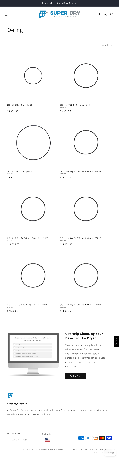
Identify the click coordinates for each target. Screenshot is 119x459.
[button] (6, 14)
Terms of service (91, 449)
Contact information (104, 452)
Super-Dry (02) (34, 449)
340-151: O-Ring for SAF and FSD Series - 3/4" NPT (28, 305)
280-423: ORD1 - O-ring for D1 (19, 105)
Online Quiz (76, 376)
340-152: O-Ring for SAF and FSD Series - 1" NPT (27, 238)
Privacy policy (76, 449)
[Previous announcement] (5, 3)
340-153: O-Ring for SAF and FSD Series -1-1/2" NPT (82, 305)
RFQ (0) (116, 341)
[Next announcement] (113, 3)
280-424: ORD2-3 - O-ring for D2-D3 (75, 105)
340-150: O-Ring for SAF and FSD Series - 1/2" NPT (81, 172)
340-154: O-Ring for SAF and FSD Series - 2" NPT (80, 238)
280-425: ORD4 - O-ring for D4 (19, 172)
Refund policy (63, 449)
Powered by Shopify (47, 449)
